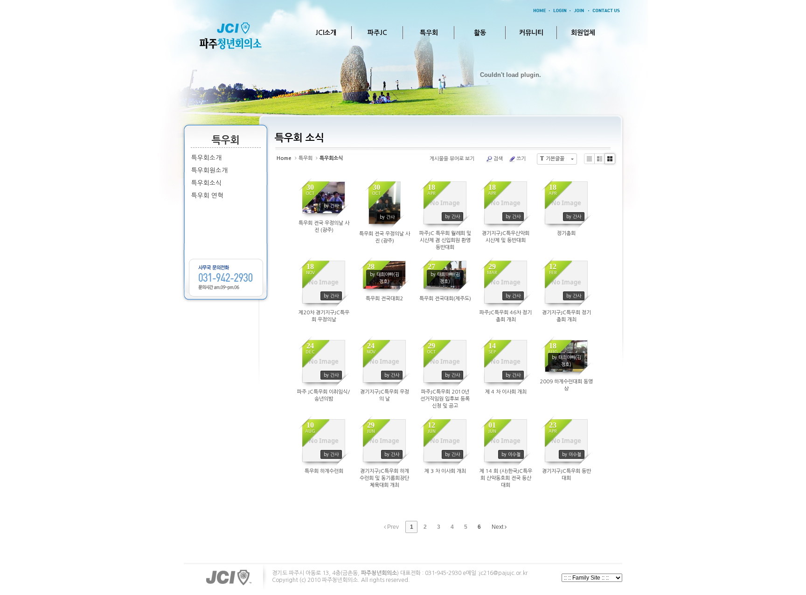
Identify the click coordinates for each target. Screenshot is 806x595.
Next (498, 527)
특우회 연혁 (207, 196)
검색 (498, 158)
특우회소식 (206, 183)
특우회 (429, 32)
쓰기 (521, 158)
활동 (480, 32)
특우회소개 (206, 158)
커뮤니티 (531, 32)
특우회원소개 (209, 170)
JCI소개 (325, 32)
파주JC (377, 32)
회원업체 (583, 32)
